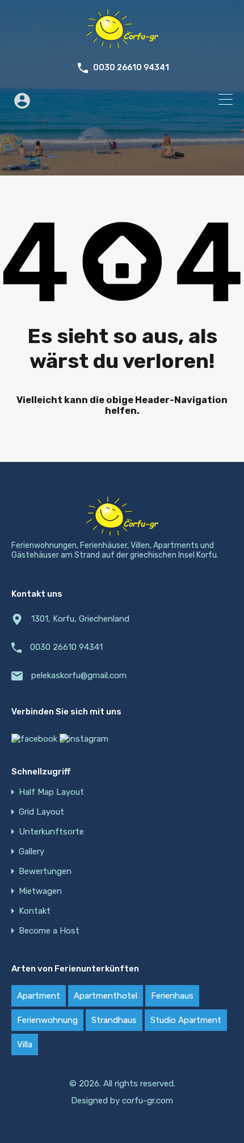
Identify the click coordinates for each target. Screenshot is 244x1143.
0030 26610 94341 (131, 67)
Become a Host (49, 931)
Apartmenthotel (105, 996)
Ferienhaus (172, 996)
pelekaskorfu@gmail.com (79, 675)
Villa (24, 1044)
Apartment (38, 996)
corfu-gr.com (147, 1100)
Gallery (31, 851)
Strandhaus (114, 1020)
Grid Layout (41, 812)
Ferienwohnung (47, 1020)
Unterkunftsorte (51, 832)
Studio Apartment (185, 1020)
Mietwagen (40, 891)
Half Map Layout (51, 792)
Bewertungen (45, 871)
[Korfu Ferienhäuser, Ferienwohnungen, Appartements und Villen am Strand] (122, 43)
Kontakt (35, 911)
